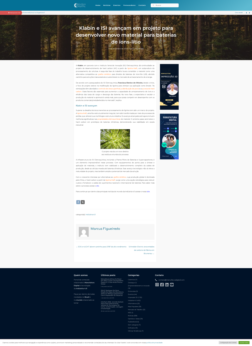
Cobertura (131, 280)
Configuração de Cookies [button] (228, 342)
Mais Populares (133, 306)
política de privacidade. (154, 343)
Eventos (131, 294)
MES (129, 313)
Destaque (131, 283)
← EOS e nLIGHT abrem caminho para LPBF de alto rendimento (101, 247)
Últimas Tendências (134, 331)
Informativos (132, 303)
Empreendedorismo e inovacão (139, 286)
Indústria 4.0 (91, 215)
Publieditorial (132, 322)
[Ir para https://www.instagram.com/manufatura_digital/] (157, 285)
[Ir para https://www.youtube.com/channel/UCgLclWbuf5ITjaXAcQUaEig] (172, 285)
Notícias (130, 316)
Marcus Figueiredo (136, 49)
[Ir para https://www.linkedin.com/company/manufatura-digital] (167, 285)
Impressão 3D (133, 297)
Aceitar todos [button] (244, 342)
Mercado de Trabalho (135, 310)
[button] (246, 13)
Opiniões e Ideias (134, 319)
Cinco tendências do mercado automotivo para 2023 (40, 12)
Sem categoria (133, 325)
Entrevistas (132, 291)
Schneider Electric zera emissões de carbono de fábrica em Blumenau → (141, 247)
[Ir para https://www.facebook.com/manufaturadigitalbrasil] (162, 285)
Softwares (131, 328)
